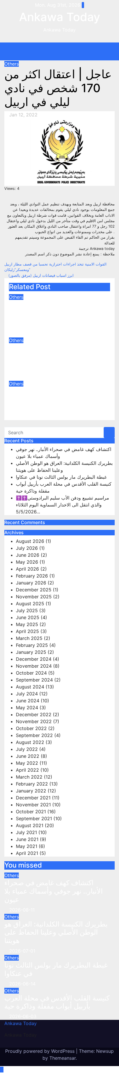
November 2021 (33, 804)
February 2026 (32, 576)
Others (11, 64)
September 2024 (34, 680)
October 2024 (31, 673)
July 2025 (27, 610)
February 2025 (32, 645)
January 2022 (31, 791)
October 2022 (31, 728)
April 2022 (27, 770)
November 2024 (34, 666)
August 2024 (30, 687)
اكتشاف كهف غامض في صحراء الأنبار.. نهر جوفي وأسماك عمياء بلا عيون (58, 312)
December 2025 (33, 590)
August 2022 (30, 742)
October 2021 (31, 811)
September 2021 (34, 818)
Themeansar (62, 1058)
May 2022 (27, 763)
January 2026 (31, 583)
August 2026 (30, 541)
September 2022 (34, 735)
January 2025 (31, 652)
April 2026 (27, 569)
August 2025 (30, 603)
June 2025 (27, 617)
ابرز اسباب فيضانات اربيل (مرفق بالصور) (40, 275)
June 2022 (27, 756)
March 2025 (29, 638)
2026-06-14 (22, 984)
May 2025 (27, 624)
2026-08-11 (22, 910)
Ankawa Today (59, 17)
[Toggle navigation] (64, 51)
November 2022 (34, 721)
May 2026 (27, 562)
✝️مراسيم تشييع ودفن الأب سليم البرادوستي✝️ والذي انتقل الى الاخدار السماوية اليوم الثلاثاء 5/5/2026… (62, 505)
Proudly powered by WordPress (40, 1051)
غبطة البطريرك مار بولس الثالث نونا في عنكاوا (55, 395)
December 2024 (33, 659)
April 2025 (27, 631)
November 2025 (34, 596)
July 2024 (27, 694)
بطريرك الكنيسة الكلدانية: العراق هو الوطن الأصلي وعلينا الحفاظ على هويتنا (56, 356)
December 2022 (33, 714)
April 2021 (27, 853)
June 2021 (27, 839)
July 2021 (26, 832)
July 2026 (27, 548)
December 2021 (33, 798)
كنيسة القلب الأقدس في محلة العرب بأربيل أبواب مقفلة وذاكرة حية (56, 1002)
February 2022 (32, 784)
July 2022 (27, 749)
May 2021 (26, 846)
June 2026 (27, 555)
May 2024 (27, 707)
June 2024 (27, 700)
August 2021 (29, 825)
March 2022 (29, 777)
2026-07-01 (22, 951)
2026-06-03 (22, 1016)
